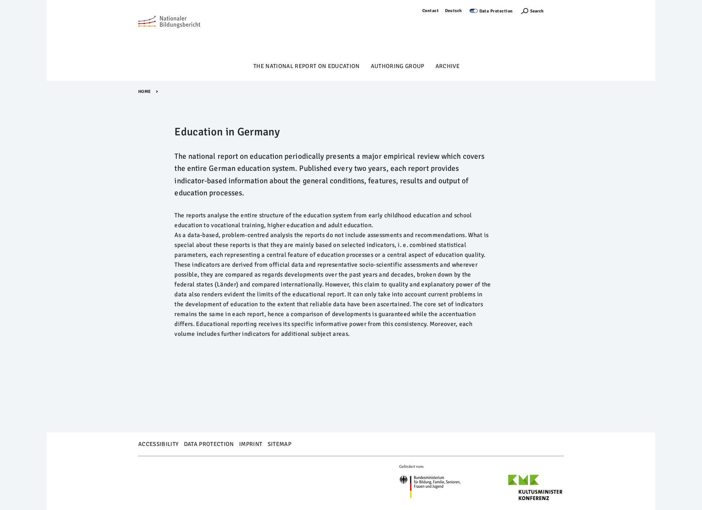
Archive (447, 66)
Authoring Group (397, 66)
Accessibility (158, 444)
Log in (557, 11)
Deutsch (454, 11)
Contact (430, 11)
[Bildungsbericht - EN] (169, 33)
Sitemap (279, 444)
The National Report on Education (306, 66)
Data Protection (496, 11)
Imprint (250, 444)
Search (537, 11)
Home (144, 91)
